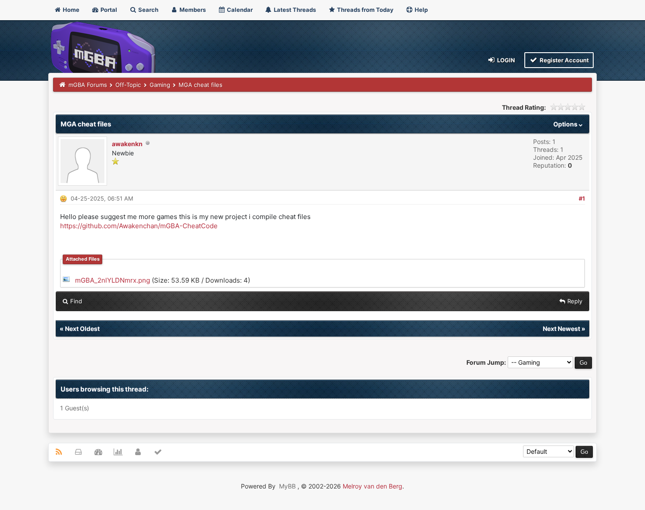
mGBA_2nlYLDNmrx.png (112, 280)
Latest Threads (294, 9)
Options (566, 124)
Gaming (160, 84)
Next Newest (561, 328)
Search (147, 9)
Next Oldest (82, 328)
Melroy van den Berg (372, 486)
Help (420, 9)
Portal (108, 9)
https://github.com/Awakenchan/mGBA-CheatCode (139, 226)
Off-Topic (128, 84)
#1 (582, 198)
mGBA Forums (87, 84)
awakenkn (127, 143)
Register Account (563, 60)
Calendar (239, 9)
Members (192, 9)
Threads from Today (365, 9)
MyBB (287, 486)
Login (505, 60)
